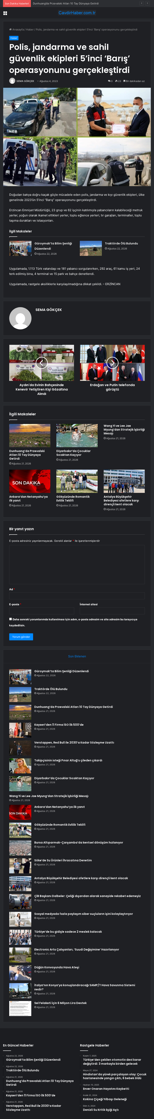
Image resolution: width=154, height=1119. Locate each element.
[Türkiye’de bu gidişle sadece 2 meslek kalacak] (20, 937)
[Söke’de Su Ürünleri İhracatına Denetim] (20, 865)
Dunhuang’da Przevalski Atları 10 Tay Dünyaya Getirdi (66, 3)
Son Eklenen (77, 656)
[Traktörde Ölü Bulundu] (91, 248)
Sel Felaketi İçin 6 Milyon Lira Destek (60, 1003)
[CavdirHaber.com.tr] (77, 12)
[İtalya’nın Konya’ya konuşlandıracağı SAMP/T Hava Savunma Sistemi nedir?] (20, 990)
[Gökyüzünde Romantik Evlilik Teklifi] (76, 481)
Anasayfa (18, 29)
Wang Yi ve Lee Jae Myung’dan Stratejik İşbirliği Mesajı (124, 429)
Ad (12, 589)
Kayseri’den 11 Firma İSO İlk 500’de (59, 725)
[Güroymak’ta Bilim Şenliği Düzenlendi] (20, 248)
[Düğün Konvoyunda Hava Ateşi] (20, 972)
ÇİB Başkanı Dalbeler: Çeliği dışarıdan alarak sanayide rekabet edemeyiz (87, 896)
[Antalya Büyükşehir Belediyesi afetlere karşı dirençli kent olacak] (124, 481)
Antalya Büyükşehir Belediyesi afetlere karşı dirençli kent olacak (121, 500)
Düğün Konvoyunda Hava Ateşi (56, 967)
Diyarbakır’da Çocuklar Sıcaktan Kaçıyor (73, 453)
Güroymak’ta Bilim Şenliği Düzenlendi (61, 671)
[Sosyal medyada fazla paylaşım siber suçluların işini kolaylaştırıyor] (20, 919)
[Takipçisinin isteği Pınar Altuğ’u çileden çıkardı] (20, 765)
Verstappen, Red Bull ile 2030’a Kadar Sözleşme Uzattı (74, 743)
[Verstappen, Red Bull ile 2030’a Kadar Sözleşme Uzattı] (20, 748)
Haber (30, 29)
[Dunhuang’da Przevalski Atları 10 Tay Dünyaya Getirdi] (29, 435)
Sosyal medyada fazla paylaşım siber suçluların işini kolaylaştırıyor (83, 914)
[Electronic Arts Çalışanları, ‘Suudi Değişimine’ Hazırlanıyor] (20, 955)
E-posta (15, 604)
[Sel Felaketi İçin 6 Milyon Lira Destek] (20, 1008)
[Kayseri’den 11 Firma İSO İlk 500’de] (20, 730)
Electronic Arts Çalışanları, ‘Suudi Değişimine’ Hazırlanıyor (76, 949)
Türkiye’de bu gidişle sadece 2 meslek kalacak (68, 932)
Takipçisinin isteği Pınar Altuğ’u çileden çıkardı (68, 760)
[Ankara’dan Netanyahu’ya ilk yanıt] (29, 481)
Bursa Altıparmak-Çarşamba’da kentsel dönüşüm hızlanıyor (78, 843)
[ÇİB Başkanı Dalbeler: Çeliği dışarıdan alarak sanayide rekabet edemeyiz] (20, 901)
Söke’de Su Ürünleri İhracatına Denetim (63, 860)
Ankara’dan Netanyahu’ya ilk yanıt (28, 498)
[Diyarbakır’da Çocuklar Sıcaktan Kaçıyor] (76, 435)
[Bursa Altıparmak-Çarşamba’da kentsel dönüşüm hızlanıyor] (20, 848)
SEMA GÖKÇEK (25, 81)
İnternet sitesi (89, 604)
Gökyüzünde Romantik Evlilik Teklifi (73, 498)
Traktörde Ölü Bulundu (121, 243)
